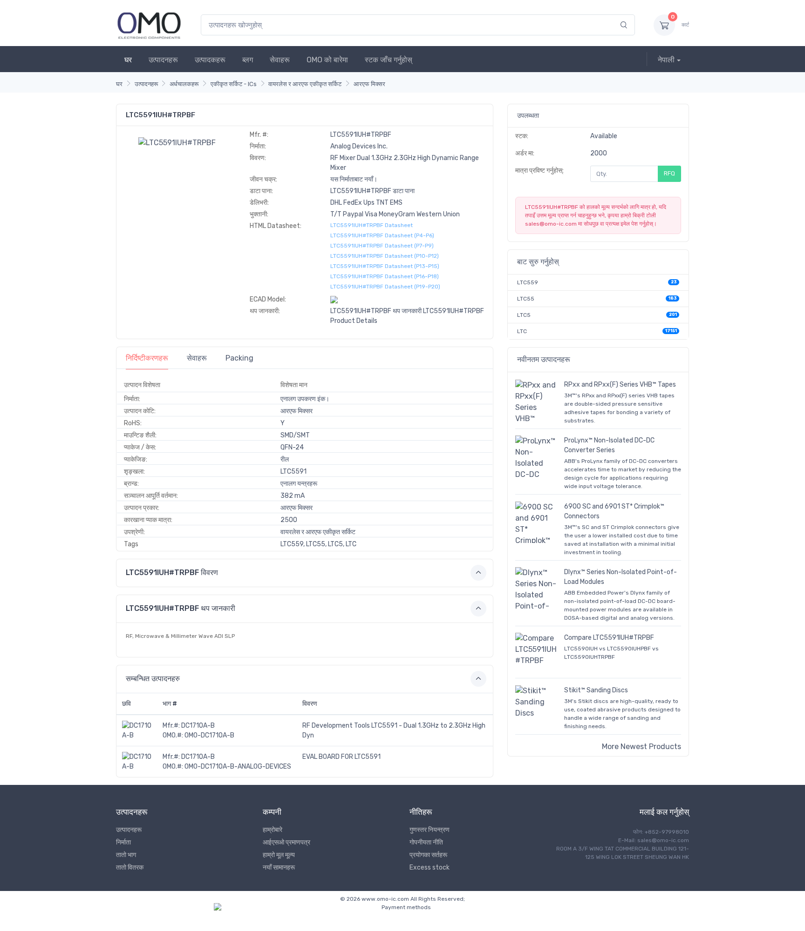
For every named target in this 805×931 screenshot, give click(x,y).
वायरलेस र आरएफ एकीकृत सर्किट (304, 83)
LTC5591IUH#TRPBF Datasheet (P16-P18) (384, 276)
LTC (522, 331)
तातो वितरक (129, 867)
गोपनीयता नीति (426, 842)
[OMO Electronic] (149, 25)
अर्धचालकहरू (184, 83)
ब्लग (247, 59)
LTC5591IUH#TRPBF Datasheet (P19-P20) (385, 286)
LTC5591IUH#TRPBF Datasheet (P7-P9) (382, 245)
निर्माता (123, 842)
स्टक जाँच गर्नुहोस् (388, 59)
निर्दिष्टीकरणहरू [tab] (147, 358)
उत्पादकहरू (210, 59)
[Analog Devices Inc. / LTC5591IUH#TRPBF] (177, 142)
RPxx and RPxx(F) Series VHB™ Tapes (620, 384)
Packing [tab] (239, 358)
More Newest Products (641, 746)
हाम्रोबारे (272, 830)
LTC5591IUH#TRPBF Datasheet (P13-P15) (384, 266)
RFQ (669, 173)
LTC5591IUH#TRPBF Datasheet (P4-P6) (382, 235)
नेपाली (666, 59)
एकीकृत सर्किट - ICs (234, 83)
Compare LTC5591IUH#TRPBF (609, 638)
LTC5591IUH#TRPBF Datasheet (371, 225)
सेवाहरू (280, 59)
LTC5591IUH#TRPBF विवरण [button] (172, 572)
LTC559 (527, 282)
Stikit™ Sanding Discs (596, 690)
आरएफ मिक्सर (369, 83)
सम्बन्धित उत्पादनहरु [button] (153, 678)
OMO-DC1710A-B (209, 735)
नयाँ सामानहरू (279, 867)
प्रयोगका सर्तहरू (428, 855)
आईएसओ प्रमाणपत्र (286, 842)
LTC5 (524, 315)
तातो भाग (126, 855)
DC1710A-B (198, 726)
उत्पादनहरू (163, 59)
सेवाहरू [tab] (197, 358)
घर (128, 59)
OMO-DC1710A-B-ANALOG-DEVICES (237, 766)
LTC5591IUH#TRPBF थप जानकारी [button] (180, 608)
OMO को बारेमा (327, 59)
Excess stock (429, 867)
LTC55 (525, 298)
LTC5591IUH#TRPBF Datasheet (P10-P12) (384, 256)
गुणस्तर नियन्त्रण (429, 830)
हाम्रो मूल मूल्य (279, 855)
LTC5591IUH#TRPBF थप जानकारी (376, 311)
